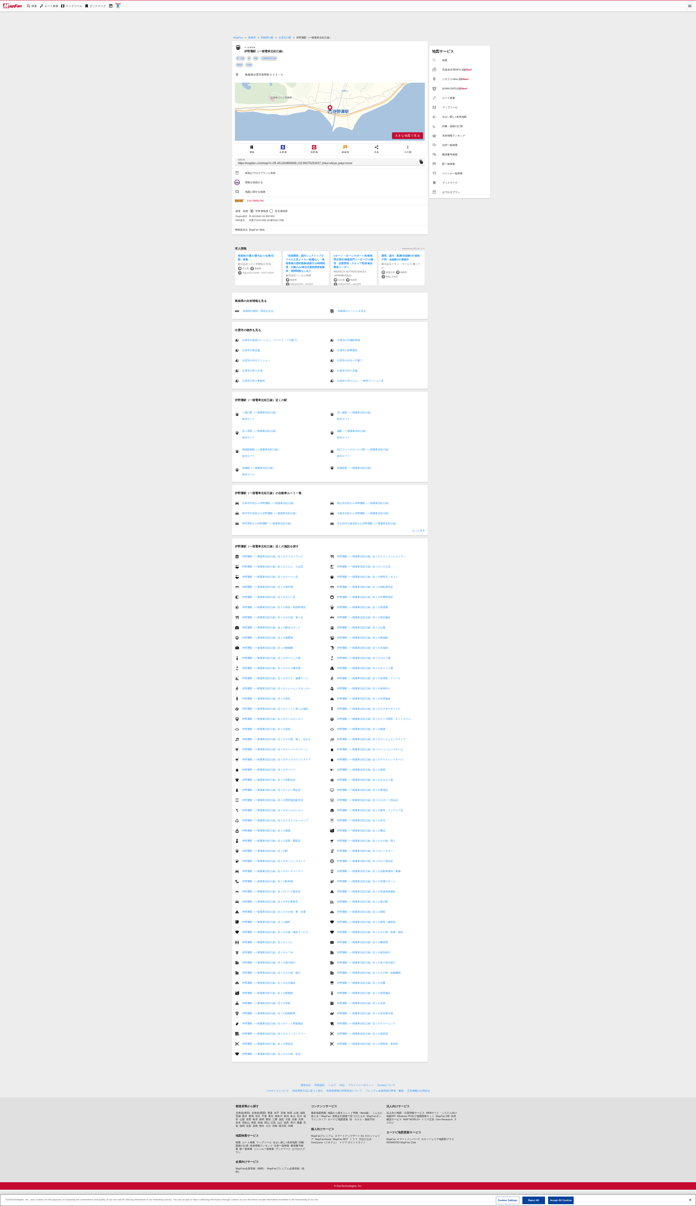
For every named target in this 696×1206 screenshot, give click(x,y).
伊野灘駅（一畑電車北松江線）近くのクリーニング (366, 1023)
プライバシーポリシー (361, 1085)
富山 (292, 1116)
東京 (270, 1116)
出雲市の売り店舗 (347, 370)
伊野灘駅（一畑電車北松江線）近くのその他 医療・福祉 (370, 932)
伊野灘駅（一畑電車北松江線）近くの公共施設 (268, 982)
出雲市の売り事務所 (253, 380)
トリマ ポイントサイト (352, 1142)
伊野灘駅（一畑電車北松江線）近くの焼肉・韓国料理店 (274, 607)
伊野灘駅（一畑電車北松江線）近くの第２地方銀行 (366, 962)
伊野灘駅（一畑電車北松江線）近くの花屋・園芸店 (271, 840)
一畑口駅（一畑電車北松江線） (260, 412)
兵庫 (300, 1119)
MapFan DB (443, 1116)
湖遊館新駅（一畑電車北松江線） (261, 449)
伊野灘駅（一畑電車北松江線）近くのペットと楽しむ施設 (275, 708)
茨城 (238, 1116)
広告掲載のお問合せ (418, 1090)
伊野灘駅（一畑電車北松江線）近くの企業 (361, 1003)
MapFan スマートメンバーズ (403, 1139)
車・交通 (240, 58)
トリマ (353, 1139)
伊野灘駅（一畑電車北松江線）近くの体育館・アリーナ (369, 678)
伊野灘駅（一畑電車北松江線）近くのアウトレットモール (370, 759)
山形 (296, 1112)
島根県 (252, 37)
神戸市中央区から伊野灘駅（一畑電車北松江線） (270, 513)
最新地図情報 (318, 1112)
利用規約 (319, 1085)
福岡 (242, 1125)
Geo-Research (444, 1119)
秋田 (289, 1112)
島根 (260, 1122)
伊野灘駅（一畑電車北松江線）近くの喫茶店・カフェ (367, 576)
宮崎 (274, 1125)
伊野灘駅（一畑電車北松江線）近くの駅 (265, 850)
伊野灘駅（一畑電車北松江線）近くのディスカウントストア (276, 759)
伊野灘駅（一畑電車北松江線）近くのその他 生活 (271, 1053)
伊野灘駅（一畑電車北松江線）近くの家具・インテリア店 (370, 810)
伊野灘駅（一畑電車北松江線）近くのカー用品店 (365, 861)
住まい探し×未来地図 (285, 1142)
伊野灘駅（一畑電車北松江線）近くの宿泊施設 (363, 617)
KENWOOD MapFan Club (401, 1142)
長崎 (255, 1125)
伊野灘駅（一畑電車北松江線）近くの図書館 (267, 993)
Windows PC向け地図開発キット (415, 1116)
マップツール (264, 1142)
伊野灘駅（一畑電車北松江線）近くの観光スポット (271, 627)
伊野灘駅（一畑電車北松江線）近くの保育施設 (363, 993)
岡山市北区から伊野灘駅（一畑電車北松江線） (363, 503)
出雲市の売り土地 (252, 370)
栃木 (244, 1116)
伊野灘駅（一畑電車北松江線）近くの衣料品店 (268, 779)
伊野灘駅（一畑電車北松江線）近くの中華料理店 (365, 597)
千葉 (264, 1116)
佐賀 (248, 1125)
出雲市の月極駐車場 (348, 340)
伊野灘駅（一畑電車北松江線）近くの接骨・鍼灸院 (366, 921)
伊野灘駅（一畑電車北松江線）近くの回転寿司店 (365, 586)
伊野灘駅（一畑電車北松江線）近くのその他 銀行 (271, 972)
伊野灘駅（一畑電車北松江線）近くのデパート (268, 769)
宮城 (283, 1112)
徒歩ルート (248, 418)
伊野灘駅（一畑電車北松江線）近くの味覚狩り (363, 688)
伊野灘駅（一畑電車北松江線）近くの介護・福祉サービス (275, 932)
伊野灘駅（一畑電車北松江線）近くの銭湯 (361, 729)
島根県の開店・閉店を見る (257, 310)
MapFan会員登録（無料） (251, 1168)
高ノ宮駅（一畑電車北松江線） (260, 430)
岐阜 (255, 1119)
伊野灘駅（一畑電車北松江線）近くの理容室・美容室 (367, 1043)
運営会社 (306, 1085)
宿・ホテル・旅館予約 (362, 1119)
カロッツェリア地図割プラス (437, 1139)
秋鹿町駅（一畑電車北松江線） (355, 467)
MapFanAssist (323, 1139)
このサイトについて (277, 1090)
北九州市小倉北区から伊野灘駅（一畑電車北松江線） (367, 523)
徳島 (286, 1122)
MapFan (238, 37)
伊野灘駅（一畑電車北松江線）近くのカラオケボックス (369, 708)
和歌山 (246, 1122)
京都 (294, 1119)
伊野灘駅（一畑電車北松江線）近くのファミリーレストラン (371, 556)
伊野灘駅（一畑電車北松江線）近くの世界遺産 (363, 698)
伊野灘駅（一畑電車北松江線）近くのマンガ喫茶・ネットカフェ (374, 718)
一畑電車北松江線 (269, 58)
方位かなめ (365, 1139)
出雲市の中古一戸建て (349, 360)
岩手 (276, 1112)
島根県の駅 (267, 37)
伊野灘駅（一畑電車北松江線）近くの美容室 (362, 1033)
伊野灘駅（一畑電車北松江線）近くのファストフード (272, 556)
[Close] (690, 1200)
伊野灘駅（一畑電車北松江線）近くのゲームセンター (272, 718)
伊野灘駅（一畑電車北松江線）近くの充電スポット (366, 881)
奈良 (238, 1122)
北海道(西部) (259, 1112)
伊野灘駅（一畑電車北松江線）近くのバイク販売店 (271, 891)
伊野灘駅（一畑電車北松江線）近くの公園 (361, 627)
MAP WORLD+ (411, 1119)
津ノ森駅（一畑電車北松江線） (355, 412)
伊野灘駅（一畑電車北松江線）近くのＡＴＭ (267, 952)
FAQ (342, 1085)
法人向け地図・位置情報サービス (405, 1112)
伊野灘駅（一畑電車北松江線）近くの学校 (266, 1003)
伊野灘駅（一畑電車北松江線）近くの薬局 (361, 769)
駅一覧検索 (246, 1148)
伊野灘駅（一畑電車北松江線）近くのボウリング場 (271, 657)
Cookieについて (386, 1085)
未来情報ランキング (261, 1145)
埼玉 (257, 1116)
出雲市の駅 (285, 37)
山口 (279, 1122)
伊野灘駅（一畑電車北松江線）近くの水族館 (362, 647)
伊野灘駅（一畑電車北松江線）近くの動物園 (267, 647)
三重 (274, 1119)
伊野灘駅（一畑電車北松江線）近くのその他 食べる (272, 617)
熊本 (261, 1125)
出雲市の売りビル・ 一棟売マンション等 (360, 380)
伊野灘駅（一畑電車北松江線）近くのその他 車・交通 (274, 911)
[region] (330, 112)
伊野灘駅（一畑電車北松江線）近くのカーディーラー (272, 871)
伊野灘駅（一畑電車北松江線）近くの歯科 (266, 921)
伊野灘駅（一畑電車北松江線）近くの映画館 (362, 637)
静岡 (261, 1119)
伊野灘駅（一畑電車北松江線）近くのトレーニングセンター (276, 688)
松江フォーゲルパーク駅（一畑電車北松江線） (363, 449)
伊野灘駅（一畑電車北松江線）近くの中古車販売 (270, 901)
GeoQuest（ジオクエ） (324, 1142)
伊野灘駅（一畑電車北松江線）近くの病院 (361, 911)
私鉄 (256, 58)
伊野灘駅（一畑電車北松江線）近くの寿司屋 (267, 586)
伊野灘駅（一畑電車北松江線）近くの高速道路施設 (366, 891)
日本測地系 (281, 211)
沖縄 (290, 1125)
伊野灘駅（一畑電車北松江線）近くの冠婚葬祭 (268, 1013)
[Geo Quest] (118, 6)
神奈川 (278, 1116)
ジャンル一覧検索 (264, 1148)
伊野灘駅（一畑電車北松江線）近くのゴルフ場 (363, 657)
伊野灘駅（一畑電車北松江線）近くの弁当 (361, 820)
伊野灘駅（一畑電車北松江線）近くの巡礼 (266, 698)
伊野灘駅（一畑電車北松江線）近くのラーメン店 (270, 576)
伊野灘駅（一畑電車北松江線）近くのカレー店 (268, 597)
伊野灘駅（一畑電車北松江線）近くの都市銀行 (363, 952)
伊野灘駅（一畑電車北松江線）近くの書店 (361, 830)
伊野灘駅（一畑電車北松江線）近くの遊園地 (267, 637)
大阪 (287, 1119)
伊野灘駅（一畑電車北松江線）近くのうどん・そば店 (272, 566)
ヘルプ (332, 1085)
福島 (302, 1112)
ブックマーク (283, 1148)
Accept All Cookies (561, 1200)
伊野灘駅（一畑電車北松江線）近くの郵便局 (362, 942)
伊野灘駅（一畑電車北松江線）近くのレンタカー (365, 850)
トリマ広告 (428, 1119)
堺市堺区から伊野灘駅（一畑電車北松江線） (267, 523)
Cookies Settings (507, 1200)
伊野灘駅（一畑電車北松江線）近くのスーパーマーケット (275, 749)
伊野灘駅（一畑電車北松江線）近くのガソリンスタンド (274, 861)
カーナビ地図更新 (338, 1119)
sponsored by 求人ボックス (413, 248)
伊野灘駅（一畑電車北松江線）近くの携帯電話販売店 (272, 800)
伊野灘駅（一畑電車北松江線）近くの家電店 (362, 789)
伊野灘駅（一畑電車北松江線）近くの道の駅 (362, 901)
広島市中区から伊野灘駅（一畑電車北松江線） (268, 503)
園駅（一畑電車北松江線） (352, 430)
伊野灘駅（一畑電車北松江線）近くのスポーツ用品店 (367, 800)
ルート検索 (248, 1142)
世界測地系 (261, 211)
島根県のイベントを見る (351, 310)
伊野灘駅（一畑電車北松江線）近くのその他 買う (366, 840)
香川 (292, 1122)
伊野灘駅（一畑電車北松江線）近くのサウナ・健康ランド (275, 678)
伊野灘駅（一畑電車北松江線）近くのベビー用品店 (271, 789)
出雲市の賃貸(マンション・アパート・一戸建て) (269, 340)
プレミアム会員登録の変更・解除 (385, 1090)
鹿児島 (282, 1125)
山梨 (242, 1119)
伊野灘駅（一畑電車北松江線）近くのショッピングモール (370, 749)
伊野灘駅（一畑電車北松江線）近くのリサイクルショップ (275, 820)
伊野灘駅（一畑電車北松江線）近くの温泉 (266, 729)
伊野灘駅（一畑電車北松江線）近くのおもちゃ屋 (365, 779)
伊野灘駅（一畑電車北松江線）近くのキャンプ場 (365, 668)
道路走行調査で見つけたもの (348, 1116)
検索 (238, 1142)
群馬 (251, 1116)
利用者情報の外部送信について (344, 1090)
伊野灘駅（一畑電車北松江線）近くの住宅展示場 (365, 1013)
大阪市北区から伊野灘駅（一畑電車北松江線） (363, 513)
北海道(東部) (243, 1112)
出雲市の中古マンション (256, 360)
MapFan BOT (340, 1139)
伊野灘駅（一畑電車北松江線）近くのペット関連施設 (272, 1023)
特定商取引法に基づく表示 (307, 1090)
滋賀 (281, 1119)
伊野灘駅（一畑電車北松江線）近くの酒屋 (266, 830)
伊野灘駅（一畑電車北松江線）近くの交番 (361, 982)
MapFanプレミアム (322, 1135)
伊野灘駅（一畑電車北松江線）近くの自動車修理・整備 (369, 871)
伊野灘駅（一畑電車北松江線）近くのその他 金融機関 (369, 972)
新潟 (286, 1116)
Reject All (533, 1200)
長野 (248, 1119)
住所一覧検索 (281, 1145)
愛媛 (299, 1122)
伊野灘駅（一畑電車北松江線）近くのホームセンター (272, 810)
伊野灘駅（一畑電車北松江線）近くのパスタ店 (363, 566)
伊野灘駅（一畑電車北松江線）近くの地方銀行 (268, 962)
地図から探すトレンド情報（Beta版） (349, 1112)
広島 (273, 1122)
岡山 (266, 1122)
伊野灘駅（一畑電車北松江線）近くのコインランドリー (274, 1033)
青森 (270, 1112)
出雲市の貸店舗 (251, 350)
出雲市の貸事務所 (347, 350)
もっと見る (418, 530)
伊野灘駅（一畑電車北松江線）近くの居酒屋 (362, 607)
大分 (268, 1125)
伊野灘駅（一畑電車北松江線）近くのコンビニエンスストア (371, 739)
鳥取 (253, 1122)
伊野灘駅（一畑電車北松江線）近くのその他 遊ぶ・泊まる (276, 739)
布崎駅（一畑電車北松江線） (258, 467)
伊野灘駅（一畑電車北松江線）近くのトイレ (267, 942)
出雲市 (249, 65)
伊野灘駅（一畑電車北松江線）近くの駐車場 (267, 881)
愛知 (268, 1119)
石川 (299, 1116)
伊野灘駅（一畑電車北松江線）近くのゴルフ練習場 (271, 668)
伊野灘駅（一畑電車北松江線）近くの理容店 (267, 1043)
